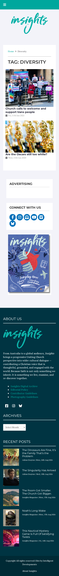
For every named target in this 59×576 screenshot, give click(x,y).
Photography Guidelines (24, 397)
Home (11, 51)
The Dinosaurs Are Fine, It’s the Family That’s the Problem (39, 453)
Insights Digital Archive (24, 386)
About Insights (29, 571)
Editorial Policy (20, 389)
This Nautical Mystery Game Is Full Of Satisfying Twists (38, 533)
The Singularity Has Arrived (39, 470)
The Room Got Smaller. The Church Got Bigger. (37, 492)
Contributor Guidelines (24, 393)
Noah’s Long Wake (34, 510)
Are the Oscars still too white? (26, 154)
